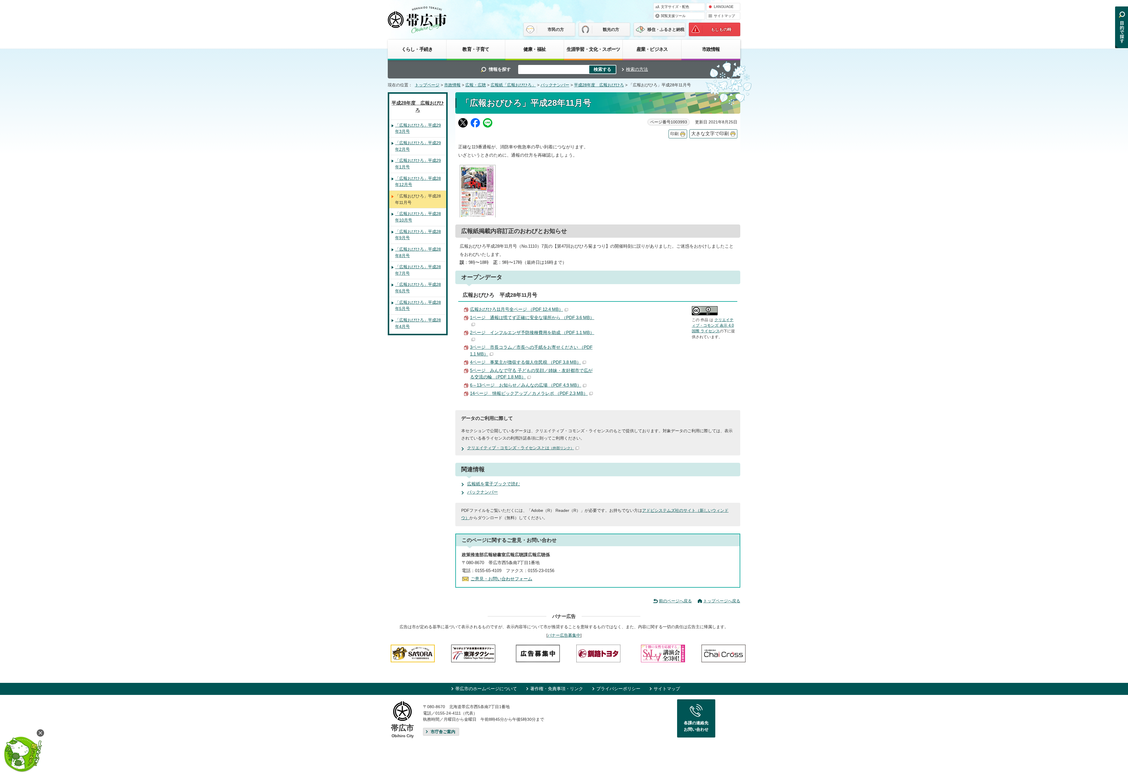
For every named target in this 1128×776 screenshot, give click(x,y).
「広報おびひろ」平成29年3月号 (418, 128)
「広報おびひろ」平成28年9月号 (418, 234)
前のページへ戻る (675, 601)
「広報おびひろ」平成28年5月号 (418, 305)
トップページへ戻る (721, 601)
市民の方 (556, 29)
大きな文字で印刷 (710, 133)
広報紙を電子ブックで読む (493, 483)
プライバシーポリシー (618, 688)
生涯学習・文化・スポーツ (593, 49)
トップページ (427, 85)
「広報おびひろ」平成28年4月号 (418, 323)
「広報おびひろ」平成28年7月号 (418, 270)
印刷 (674, 134)
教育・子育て (475, 49)
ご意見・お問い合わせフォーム (501, 578)
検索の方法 (637, 69)
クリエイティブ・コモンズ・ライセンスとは (520, 448)
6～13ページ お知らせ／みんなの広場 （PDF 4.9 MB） (525, 385)
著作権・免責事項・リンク (556, 688)
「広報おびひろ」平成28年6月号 (418, 287)
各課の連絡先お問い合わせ (696, 726)
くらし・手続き (417, 49)
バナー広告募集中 (564, 635)
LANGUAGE (723, 7)
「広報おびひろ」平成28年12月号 (418, 181)
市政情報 (711, 49)
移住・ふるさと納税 (665, 29)
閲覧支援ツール (673, 16)
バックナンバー (554, 85)
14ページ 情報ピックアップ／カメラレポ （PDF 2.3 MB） (529, 393)
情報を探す (500, 69)
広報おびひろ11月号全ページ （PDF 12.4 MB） (516, 309)
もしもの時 (721, 29)
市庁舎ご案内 (443, 732)
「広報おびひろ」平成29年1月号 (418, 163)
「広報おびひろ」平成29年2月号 (418, 146)
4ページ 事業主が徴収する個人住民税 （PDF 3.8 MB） (525, 362)
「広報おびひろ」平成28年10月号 (418, 216)
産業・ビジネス (652, 49)
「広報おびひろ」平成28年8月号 (418, 252)
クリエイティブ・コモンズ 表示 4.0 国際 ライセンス (713, 325)
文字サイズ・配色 (675, 7)
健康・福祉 (534, 49)
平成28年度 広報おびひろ (599, 85)
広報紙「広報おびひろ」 (513, 85)
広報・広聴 (475, 85)
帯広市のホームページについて (486, 688)
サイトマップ (724, 16)
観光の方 (611, 29)
